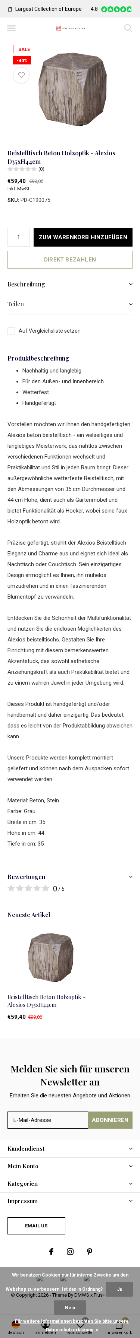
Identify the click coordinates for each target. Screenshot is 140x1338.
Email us (36, 1225)
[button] (11, 28)
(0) (41, 169)
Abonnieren (110, 1120)
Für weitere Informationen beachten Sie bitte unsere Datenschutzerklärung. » (72, 1325)
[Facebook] (51, 1251)
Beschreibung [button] (26, 284)
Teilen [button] (15, 304)
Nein (70, 1307)
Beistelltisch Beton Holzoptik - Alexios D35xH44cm (46, 1000)
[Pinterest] (89, 1251)
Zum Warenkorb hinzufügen (83, 237)
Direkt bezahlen (70, 259)
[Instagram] (70, 1251)
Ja (119, 1289)
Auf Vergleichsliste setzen (50, 331)
